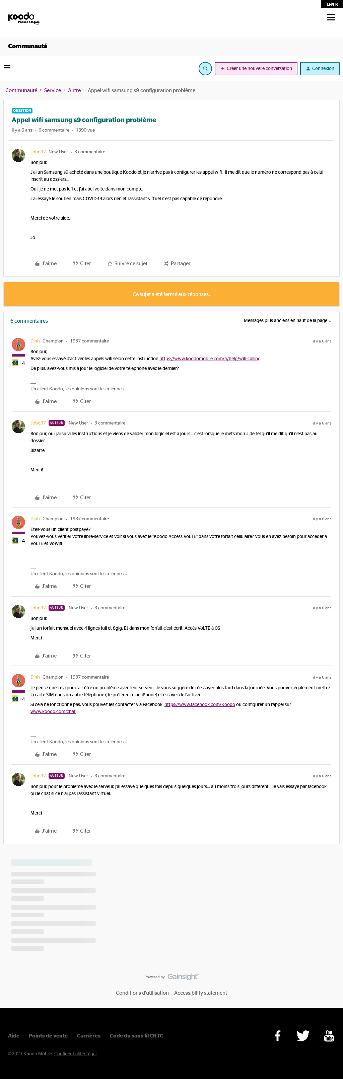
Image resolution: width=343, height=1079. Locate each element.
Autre (74, 90)
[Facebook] (277, 1035)
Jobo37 (38, 152)
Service (52, 90)
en (329, 4)
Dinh (35, 341)
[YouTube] (329, 1036)
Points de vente (48, 1035)
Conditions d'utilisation (142, 993)
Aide (13, 1035)
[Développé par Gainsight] (172, 979)
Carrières (88, 1035)
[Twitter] (303, 1036)
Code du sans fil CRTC (136, 1035)
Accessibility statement (200, 993)
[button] (331, 17)
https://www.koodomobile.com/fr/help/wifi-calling (210, 359)
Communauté (27, 47)
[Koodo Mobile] (24, 18)
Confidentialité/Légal (75, 1054)
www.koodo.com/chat (53, 711)
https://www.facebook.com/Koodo (199, 704)
